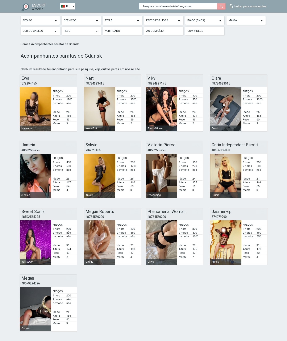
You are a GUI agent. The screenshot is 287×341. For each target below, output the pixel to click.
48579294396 (30, 283)
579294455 (29, 83)
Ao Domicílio (155, 30)
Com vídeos (195, 30)
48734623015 (221, 83)
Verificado (112, 30)
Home (25, 44)
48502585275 (30, 150)
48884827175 (156, 83)
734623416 (93, 150)
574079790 (219, 217)
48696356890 (221, 150)
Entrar (250, 6)
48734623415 (95, 83)
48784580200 (95, 217)
